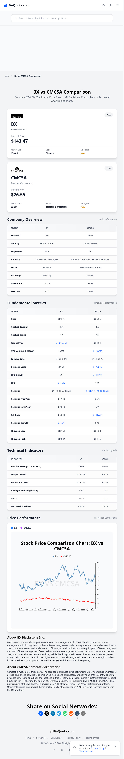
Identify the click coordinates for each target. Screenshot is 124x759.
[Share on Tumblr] (77, 713)
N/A (83, 153)
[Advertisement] (62, 48)
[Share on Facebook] (40, 713)
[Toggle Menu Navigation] (117, 5)
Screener (40, 737)
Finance (50, 153)
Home (7, 76)
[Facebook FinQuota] (54, 750)
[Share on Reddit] (71, 713)
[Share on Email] (83, 713)
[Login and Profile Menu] (110, 5)
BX (14, 124)
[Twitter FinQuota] (62, 750)
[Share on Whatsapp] (65, 713)
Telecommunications (56, 206)
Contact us (56, 737)
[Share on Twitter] (46, 713)
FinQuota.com (63, 731)
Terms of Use (86, 751)
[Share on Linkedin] (53, 713)
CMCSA (19, 178)
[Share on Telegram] (59, 713)
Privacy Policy (97, 748)
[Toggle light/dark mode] (103, 5)
